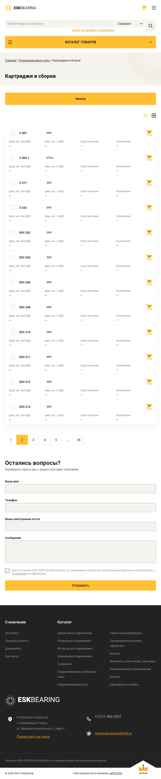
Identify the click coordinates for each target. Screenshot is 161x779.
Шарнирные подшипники (74, 656)
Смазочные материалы (126, 633)
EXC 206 (24, 282)
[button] (130, 24)
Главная (10, 60)
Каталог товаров (80, 42)
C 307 (23, 133)
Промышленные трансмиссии (130, 669)
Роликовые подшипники (74, 640)
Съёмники (64, 664)
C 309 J (24, 158)
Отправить (80, 585)
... (67, 440)
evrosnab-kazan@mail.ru (113, 733)
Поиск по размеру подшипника (93, 30)
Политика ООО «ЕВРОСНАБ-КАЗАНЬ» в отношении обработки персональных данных (56, 760)
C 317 (23, 182)
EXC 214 (24, 406)
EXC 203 (24, 257)
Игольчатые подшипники (74, 648)
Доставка (12, 633)
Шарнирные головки (124, 684)
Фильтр (80, 98)
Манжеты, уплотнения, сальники (132, 661)
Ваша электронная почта (22, 519)
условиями (19, 573)
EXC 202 (24, 232)
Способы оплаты (17, 640)
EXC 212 (24, 382)
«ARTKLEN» (115, 773)
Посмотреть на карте (33, 737)
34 (78, 440)
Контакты (12, 656)
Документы (13, 648)
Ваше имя (12, 481)
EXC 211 (24, 357)
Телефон (11, 500)
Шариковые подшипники (74, 633)
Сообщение (13, 538)
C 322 (23, 207)
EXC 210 (24, 332)
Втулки (115, 653)
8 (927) (108, 717)
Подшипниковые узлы (34, 60)
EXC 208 (24, 307)
